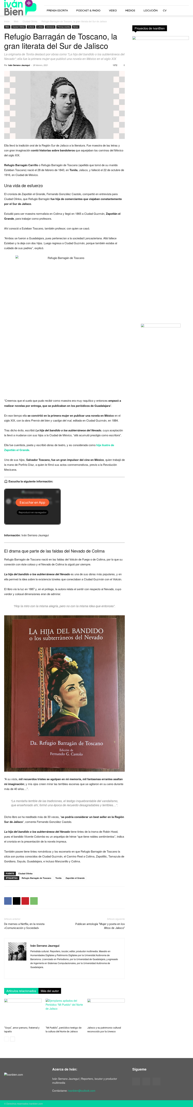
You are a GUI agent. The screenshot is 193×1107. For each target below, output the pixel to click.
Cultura (31, 27)
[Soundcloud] (146, 1081)
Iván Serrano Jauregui (19, 65)
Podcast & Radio (88, 10)
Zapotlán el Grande (75, 878)
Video (113, 10)
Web (16, 21)
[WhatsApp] (34, 901)
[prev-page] (6, 1039)
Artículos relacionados (21, 991)
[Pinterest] (25, 901)
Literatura (50, 27)
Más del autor (50, 991)
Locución (151, 10)
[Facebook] (8, 901)
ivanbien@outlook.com (81, 1090)
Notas (75, 27)
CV (164, 10)
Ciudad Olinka (30, 21)
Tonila (58, 878)
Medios (130, 10)
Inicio (7, 21)
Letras (40, 27)
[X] (16, 901)
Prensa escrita (57, 10)
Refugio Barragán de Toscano (36, 878)
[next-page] (12, 1039)
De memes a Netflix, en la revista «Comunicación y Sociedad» (24, 926)
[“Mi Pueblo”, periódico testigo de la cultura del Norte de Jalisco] (64, 1012)
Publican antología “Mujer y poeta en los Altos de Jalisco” (100, 926)
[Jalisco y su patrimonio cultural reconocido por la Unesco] (106, 1012)
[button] (184, 10)
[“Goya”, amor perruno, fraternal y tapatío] (23, 1012)
